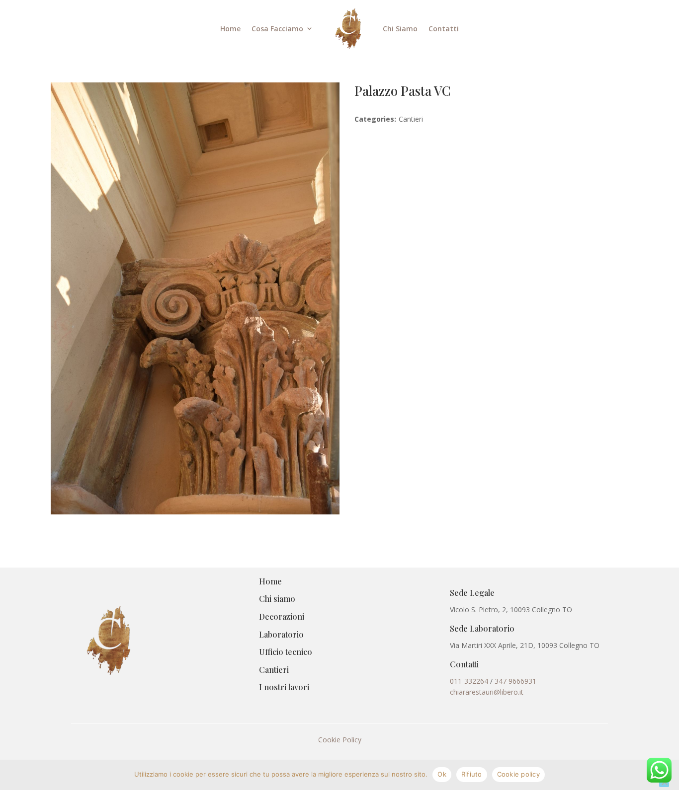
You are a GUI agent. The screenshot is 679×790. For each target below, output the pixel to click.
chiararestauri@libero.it (486, 692)
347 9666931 (515, 681)
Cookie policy (518, 774)
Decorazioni (281, 616)
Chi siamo (277, 598)
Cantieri (274, 669)
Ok (441, 774)
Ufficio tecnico (285, 651)
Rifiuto (471, 774)
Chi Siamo (400, 28)
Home (230, 28)
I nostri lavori (284, 687)
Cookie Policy (339, 739)
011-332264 (469, 681)
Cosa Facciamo (277, 28)
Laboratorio (281, 634)
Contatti (443, 28)
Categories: (375, 119)
